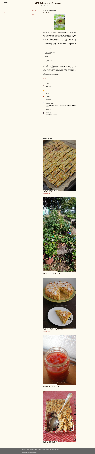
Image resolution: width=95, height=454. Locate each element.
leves (32, 14)
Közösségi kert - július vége (51, 273)
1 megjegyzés (48, 193)
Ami (46, 96)
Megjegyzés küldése (46, 119)
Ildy (46, 90)
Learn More (66, 451)
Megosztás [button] (34, 10)
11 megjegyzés (48, 331)
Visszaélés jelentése (6, 12)
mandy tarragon (48, 102)
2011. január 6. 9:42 (48, 93)
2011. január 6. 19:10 (48, 109)
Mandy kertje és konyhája (48, 3)
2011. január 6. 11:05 (48, 99)
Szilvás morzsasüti (49, 443)
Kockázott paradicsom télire (52, 386)
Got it (72, 451)
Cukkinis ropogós (48, 191)
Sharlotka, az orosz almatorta (53, 330)
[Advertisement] (59, 129)
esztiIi (47, 112)
